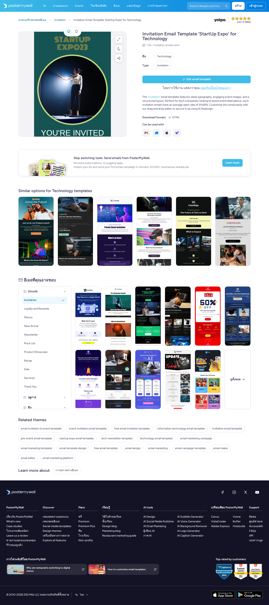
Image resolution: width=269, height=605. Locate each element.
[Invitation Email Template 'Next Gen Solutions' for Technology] (193, 231)
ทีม (80, 531)
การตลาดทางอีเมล (67, 470)
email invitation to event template (41, 428)
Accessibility (257, 526)
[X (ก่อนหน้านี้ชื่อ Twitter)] (246, 492)
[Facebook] (222, 492)
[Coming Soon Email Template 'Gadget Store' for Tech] (118, 379)
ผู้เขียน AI (149, 531)
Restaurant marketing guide (119, 535)
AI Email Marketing (154, 526)
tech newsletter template (117, 438)
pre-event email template (36, 438)
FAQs (252, 531)
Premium (83, 521)
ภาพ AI (147, 535)
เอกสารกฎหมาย (258, 540)
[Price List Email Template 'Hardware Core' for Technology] (178, 379)
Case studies (14, 526)
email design (133, 448)
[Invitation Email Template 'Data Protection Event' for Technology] (88, 316)
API (251, 535)
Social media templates (57, 526)
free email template (106, 448)
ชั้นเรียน (107, 521)
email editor (28, 458)
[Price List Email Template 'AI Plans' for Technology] (148, 379)
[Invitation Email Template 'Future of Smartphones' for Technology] (36, 231)
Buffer (237, 521)
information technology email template (181, 428)
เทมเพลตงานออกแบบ (56, 516)
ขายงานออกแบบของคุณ (21, 540)
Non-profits (85, 540)
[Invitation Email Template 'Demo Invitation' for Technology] (115, 231)
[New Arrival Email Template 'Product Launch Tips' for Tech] (88, 379)
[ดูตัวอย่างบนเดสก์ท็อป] (68, 31)
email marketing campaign (196, 438)
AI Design (149, 516)
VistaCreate (218, 521)
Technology (164, 56)
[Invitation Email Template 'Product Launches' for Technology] (154, 231)
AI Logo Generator (188, 531)
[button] (119, 39)
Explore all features (54, 540)
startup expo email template (76, 438)
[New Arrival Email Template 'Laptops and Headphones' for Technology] (178, 316)
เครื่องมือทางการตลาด (56, 535)
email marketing (158, 448)
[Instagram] (234, 492)
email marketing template (36, 448)
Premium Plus (86, 526)
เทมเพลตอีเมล (51, 521)
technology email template (156, 438)
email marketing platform (58, 458)
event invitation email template (88, 428)
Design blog (109, 526)
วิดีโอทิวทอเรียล (111, 516)
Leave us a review (17, 535)
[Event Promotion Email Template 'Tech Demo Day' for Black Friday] (148, 316)
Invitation (163, 65)
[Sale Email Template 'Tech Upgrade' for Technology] (208, 316)
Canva (215, 516)
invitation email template (227, 428)
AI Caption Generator (190, 535)
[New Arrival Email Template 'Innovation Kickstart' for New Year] (238, 316)
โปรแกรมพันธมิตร (17, 531)
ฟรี (80, 516)
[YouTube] (257, 492)
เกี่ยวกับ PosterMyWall (19, 516)
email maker (220, 448)
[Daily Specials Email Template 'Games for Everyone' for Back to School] (208, 379)
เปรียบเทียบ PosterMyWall (227, 507)
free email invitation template (132, 428)
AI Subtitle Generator (190, 516)
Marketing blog (111, 531)
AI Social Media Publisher (158, 521)
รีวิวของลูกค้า (14, 545)
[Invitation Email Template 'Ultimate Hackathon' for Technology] (75, 231)
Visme (237, 516)
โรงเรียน (83, 535)
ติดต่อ (252, 516)
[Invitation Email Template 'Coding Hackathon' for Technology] (233, 231)
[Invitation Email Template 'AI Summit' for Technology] (118, 316)
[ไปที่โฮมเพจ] (16, 6)
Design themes (52, 531)
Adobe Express (220, 526)
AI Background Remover (192, 526)
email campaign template (190, 448)
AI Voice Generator (189, 521)
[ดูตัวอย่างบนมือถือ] (76, 31)
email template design (72, 448)
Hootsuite (239, 526)
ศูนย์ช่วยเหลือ (257, 521)
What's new (13, 521)
